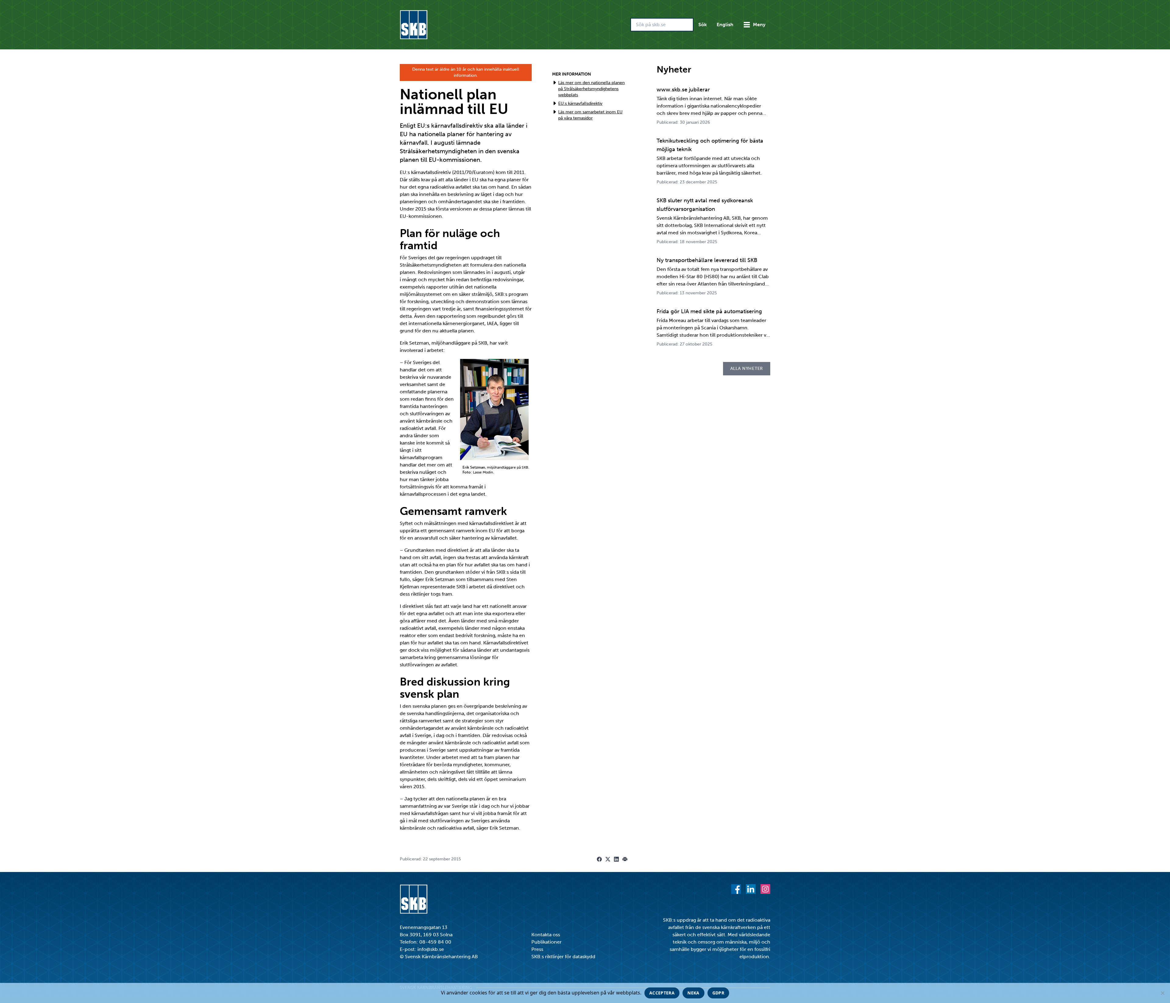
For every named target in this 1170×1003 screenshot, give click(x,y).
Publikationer (546, 942)
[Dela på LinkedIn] (616, 859)
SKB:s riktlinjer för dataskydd (563, 956)
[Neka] (1162, 993)
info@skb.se (430, 949)
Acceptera (662, 993)
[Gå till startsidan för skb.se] (413, 25)
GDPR (718, 993)
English (725, 24)
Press (537, 949)
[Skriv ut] (624, 859)
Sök (702, 24)
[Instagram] (765, 889)
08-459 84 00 (435, 942)
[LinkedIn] (751, 889)
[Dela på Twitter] (607, 859)
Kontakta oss (545, 934)
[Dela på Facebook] (599, 859)
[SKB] (413, 899)
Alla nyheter (746, 368)
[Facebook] (736, 889)
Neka (693, 993)
